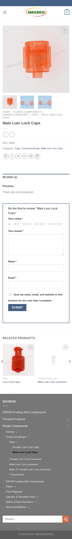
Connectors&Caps (15, 114)
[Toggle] (68, 419)
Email (12, 277)
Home (6, 112)
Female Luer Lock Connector (25, 459)
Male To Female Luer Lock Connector (30, 469)
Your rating (15, 218)
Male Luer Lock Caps (52, 148)
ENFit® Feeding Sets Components (24, 412)
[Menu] (5, 12)
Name (12, 261)
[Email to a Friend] (25, 156)
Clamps (10, 431)
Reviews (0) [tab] (10, 177)
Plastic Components (27, 112)
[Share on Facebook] (12, 156)
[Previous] (8, 59)
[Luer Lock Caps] (18, 360)
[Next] (63, 59)
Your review (16, 231)
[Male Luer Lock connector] (53, 360)
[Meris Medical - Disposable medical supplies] (36, 12)
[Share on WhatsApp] (6, 156)
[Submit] (65, 519)
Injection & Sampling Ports (20, 496)
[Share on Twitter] (18, 156)
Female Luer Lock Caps (26, 447)
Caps (34, 114)
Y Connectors (16, 474)
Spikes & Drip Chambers (19, 501)
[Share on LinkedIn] (37, 156)
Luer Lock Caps (11, 382)
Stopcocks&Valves (16, 507)
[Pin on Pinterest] (31, 156)
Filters (9, 486)
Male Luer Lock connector (52, 382)
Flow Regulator (14, 491)
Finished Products (14, 419)
